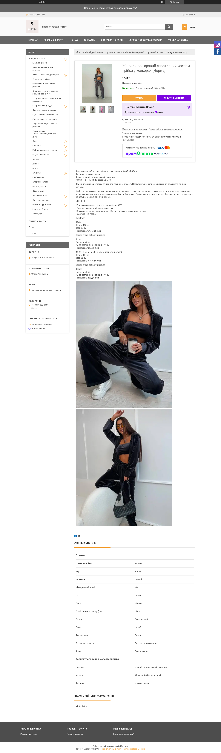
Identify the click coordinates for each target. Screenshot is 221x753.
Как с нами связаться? (124, 734)
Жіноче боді (38, 191)
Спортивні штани (40, 182)
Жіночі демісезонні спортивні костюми (103, 52)
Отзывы (33, 233)
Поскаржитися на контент (110, 749)
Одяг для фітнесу (40, 200)
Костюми (36, 145)
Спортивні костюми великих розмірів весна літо (45, 92)
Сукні (34, 141)
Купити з (169, 98)
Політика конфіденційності (133, 749)
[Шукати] (169, 27)
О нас (75, 40)
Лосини (35, 159)
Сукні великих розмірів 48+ (45, 114)
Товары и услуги (53, 40)
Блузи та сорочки (40, 154)
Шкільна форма (39, 63)
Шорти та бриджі (40, 209)
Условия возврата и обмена (145, 40)
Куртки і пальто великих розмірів (43, 85)
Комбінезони (38, 177)
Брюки (35, 168)
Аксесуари (37, 214)
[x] (79, 536)
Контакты (89, 40)
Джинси (36, 164)
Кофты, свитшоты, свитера (44, 150)
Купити (139, 98)
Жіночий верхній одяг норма (45, 75)
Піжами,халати (39, 186)
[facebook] (75, 536)
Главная (33, 40)
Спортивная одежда (42, 105)
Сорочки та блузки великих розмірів (45, 125)
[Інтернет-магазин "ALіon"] (32, 32)
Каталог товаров (75, 734)
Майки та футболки (41, 204)
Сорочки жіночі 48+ (41, 79)
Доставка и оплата (112, 40)
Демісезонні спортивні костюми (42, 68)
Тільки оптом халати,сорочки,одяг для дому (44, 134)
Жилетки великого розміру (44, 110)
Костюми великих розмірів (44, 119)
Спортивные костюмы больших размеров (47, 99)
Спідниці (36, 173)
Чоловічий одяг (39, 195)
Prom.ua (124, 746)
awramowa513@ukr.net (41, 324)
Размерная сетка (178, 40)
